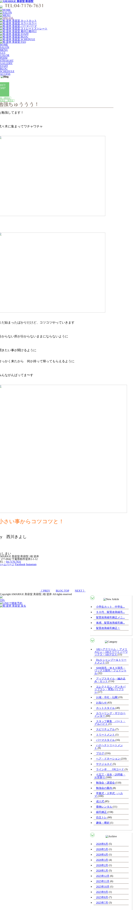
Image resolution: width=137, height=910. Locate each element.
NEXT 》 (80, 590)
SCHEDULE (7, 71)
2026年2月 (102, 865)
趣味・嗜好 (103, 822)
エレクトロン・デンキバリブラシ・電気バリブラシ (109, 689)
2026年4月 (102, 854)
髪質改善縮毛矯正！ (108, 628)
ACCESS (5, 74)
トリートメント (105, 734)
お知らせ (101, 702)
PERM (3, 58)
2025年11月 (102, 881)
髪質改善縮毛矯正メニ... (110, 617)
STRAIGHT (7, 60)
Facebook (20, 564)
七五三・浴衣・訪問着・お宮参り (109, 776)
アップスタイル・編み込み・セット (109, 680)
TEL (2, 600)
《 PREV (45, 590)
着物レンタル (104, 806)
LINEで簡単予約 (12, 603)
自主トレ (101, 817)
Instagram (31, 564)
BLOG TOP (62, 590)
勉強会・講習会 (105, 782)
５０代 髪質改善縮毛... (110, 612)
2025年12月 (102, 875)
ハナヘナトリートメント (108, 746)
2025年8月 (102, 897)
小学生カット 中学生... (110, 606)
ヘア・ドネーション (108, 758)
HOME (4, 44)
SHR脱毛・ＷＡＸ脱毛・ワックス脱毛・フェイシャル (110, 670)
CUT (3, 52)
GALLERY (6, 63)
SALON (4, 47)
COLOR (4, 55)
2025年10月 (102, 886)
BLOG (4, 68)
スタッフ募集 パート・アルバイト (109, 722)
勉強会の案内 (104, 788)
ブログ (100, 753)
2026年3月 (102, 859)
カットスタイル (105, 708)
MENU (4, 50)
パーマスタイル (105, 740)
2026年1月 (102, 870)
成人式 (100, 801)
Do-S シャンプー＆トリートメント (110, 661)
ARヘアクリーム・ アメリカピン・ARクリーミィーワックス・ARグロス (111, 652)
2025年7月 (102, 902)
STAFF (4, 66)
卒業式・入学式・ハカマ (108, 794)
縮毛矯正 (101, 812)
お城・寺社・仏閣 (107, 697)
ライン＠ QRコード (110, 769)
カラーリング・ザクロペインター (109, 714)
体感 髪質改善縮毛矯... (110, 622)
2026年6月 (102, 843)
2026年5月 (102, 849)
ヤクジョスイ (104, 764)
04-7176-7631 (13, 561)
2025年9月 (102, 891)
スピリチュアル (105, 729)
